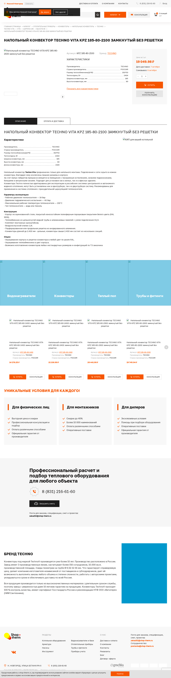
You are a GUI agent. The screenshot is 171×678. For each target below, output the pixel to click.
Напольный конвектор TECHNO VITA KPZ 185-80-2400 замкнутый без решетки (65, 345)
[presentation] (63, 97)
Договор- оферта (108, 659)
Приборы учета (78, 651)
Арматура (46, 644)
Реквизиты (105, 651)
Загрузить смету (47, 503)
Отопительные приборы (82, 644)
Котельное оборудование (54, 640)
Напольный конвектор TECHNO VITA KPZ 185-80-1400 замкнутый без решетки (26, 345)
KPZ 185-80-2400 (65, 352)
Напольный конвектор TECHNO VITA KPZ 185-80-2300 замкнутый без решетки (104, 345)
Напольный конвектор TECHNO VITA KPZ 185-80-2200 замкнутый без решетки (143, 345)
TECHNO (111, 53)
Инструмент (48, 651)
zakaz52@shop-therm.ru (142, 640)
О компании (108, 3)
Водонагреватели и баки (82, 640)
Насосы (45, 648)
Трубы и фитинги (79, 648)
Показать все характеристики (82, 88)
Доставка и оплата (88, 3)
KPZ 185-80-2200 (144, 352)
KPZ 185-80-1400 (26, 352)
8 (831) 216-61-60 (58, 491)
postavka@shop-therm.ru (142, 646)
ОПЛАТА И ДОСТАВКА (54, 121)
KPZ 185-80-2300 (104, 352)
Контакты (123, 3)
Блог (102, 655)
